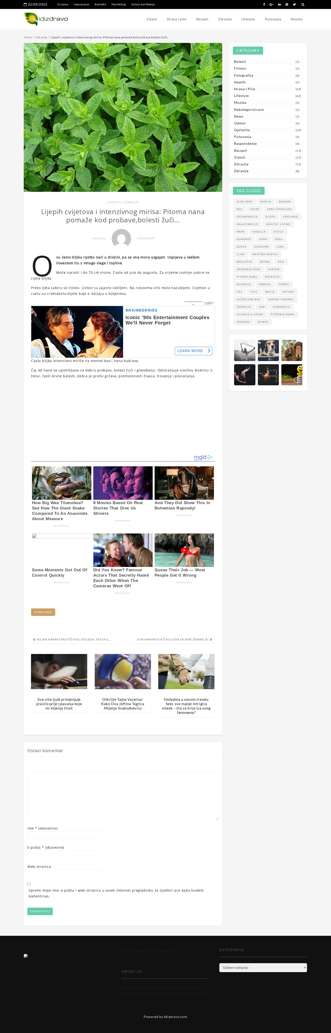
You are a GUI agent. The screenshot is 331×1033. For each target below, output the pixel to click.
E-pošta (45, 847)
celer (254, 209)
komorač (244, 239)
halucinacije (247, 224)
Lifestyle (248, 19)
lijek (241, 254)
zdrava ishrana (281, 299)
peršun (274, 269)
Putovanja (273, 19)
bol (240, 209)
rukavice (244, 284)
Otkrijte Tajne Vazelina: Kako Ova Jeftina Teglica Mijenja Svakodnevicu (122, 703)
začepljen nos (248, 299)
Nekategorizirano (249, 109)
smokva (265, 284)
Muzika (296, 19)
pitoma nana (43, 612)
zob (262, 307)
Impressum (81, 4)
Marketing (118, 4)
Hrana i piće (177, 19)
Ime (42, 828)
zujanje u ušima (250, 314)
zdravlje (244, 307)
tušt (254, 292)
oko (281, 261)
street (284, 284)
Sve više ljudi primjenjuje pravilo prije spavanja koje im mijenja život (59, 703)
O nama (62, 4)
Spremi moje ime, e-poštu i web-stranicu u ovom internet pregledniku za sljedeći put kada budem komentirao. (116, 893)
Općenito (242, 130)
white (270, 292)
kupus (242, 246)
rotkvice (272, 276)
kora (263, 239)
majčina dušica (265, 254)
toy (240, 292)
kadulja (259, 231)
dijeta (271, 216)
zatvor (288, 292)
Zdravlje (225, 19)
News (239, 116)
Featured (290, 216)
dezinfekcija (247, 216)
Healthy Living (278, 224)
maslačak (244, 261)
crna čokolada (279, 209)
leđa (280, 246)
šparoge (243, 322)
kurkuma (261, 246)
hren (241, 231)
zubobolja (281, 307)
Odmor (240, 123)
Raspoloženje (245, 143)
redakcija (99, 238)
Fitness (240, 68)
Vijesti (152, 19)
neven (265, 261)
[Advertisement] (123, 417)
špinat (263, 322)
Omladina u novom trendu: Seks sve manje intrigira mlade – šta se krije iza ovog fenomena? (186, 706)
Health (240, 82)
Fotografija (243, 75)
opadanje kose (248, 269)
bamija (265, 201)
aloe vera (245, 201)
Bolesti (240, 61)
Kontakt (100, 4)
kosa (279, 239)
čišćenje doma (283, 314)
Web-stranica (39, 866)
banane (285, 201)
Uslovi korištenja (143, 4)
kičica (279, 231)
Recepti (202, 19)
